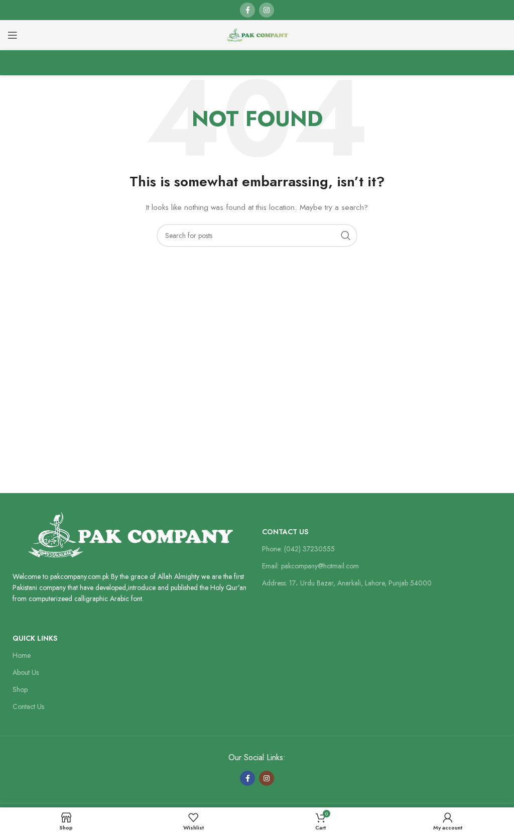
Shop (20, 689)
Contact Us (285, 532)
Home (22, 655)
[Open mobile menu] (13, 35)
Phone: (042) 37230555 (298, 549)
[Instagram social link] (266, 10)
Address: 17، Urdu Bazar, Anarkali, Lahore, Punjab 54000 (347, 583)
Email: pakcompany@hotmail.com (310, 566)
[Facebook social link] (247, 10)
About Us (26, 672)
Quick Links (35, 638)
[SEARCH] (345, 235)
